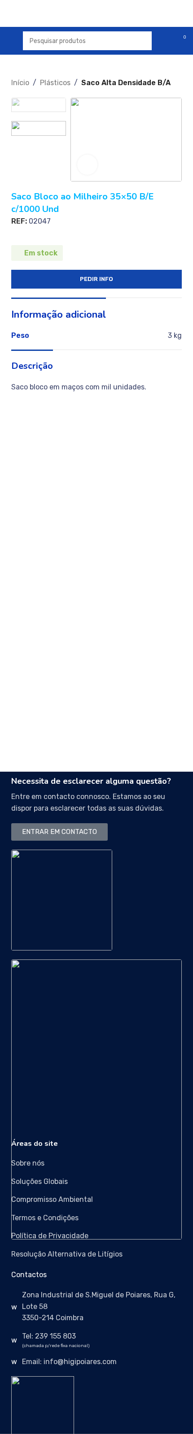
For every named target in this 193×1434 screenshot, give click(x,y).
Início (20, 82)
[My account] (164, 41)
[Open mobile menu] (10, 41)
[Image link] (61, 899)
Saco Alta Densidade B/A (126, 82)
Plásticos (55, 82)
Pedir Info (96, 279)
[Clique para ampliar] (87, 165)
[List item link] (96, 1163)
